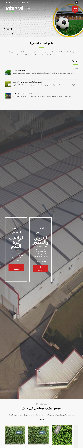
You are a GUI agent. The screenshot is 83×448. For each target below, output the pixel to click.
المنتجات (41, 419)
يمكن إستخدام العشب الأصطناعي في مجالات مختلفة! (27, 82)
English (75, 9)
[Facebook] (6, 2)
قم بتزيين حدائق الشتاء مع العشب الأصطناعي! (25, 93)
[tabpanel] (41, 18)
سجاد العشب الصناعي (19, 70)
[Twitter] (9, 2)
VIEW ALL (76, 68)
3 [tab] (75, 33)
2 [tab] (75, 32)
